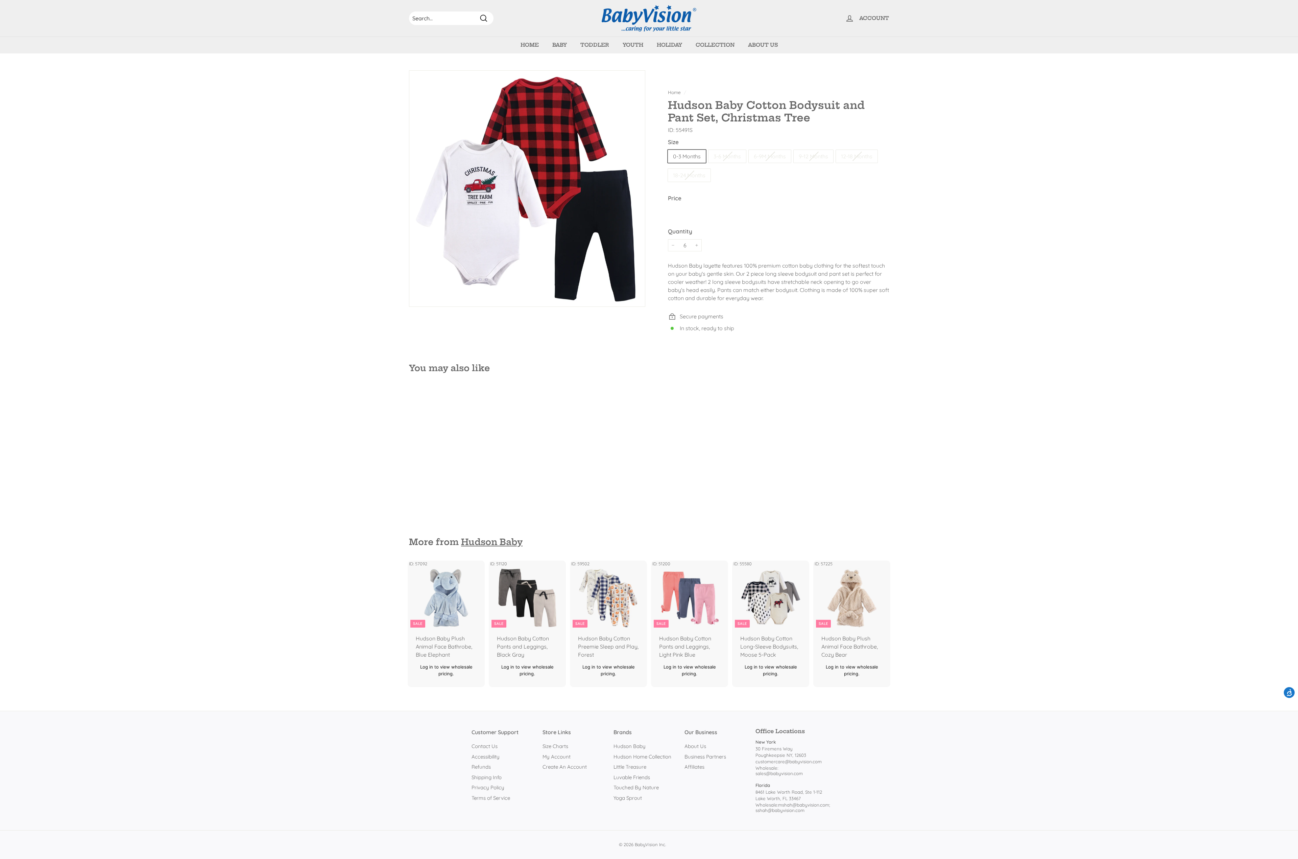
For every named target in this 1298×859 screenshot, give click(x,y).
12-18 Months (856, 156)
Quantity (680, 231)
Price (674, 198)
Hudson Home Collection (642, 756)
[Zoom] (527, 189)
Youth (633, 45)
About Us (763, 45)
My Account (557, 756)
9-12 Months (813, 156)
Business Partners (705, 756)
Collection (715, 45)
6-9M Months (770, 156)
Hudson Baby (492, 542)
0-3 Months (687, 156)
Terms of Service (491, 798)
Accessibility (486, 756)
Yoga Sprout (628, 798)
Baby (559, 45)
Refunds (481, 767)
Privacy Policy (488, 787)
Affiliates (694, 767)
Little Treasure (630, 767)
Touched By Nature (636, 787)
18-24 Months (689, 175)
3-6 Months (727, 156)
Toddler (594, 45)
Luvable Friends (632, 777)
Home (530, 45)
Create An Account (565, 767)
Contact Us (485, 746)
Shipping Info (487, 777)
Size (673, 141)
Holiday (669, 45)
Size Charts (555, 746)
